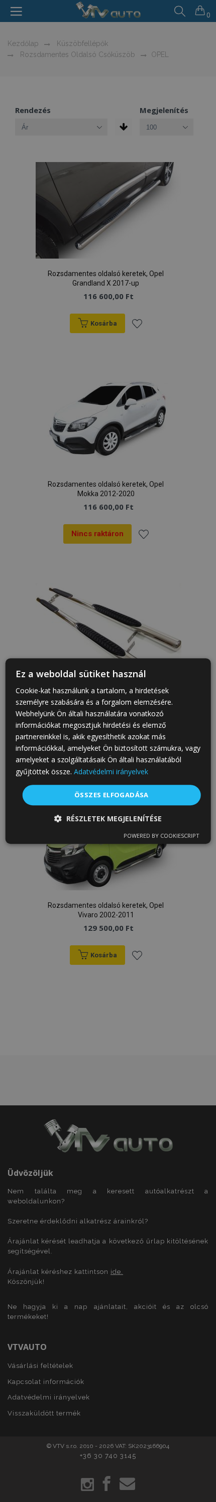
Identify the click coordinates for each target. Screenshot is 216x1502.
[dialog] (108, 751)
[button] (108, 818)
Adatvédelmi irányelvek (111, 771)
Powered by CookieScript (161, 835)
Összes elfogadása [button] (111, 794)
